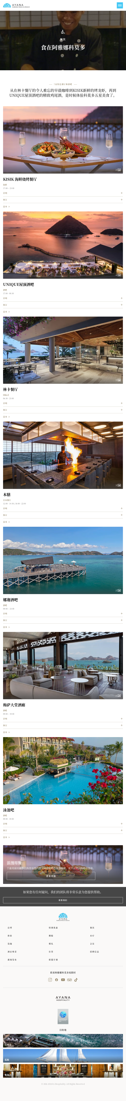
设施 (10, 943)
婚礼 (51, 943)
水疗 (92, 935)
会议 (92, 943)
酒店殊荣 (12, 951)
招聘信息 (94, 951)
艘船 (51, 935)
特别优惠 (53, 927)
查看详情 (51, 875)
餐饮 (92, 927)
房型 (10, 927)
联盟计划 (53, 959)
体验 (10, 935)
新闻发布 (12, 959)
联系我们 (63, 900)
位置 (51, 951)
